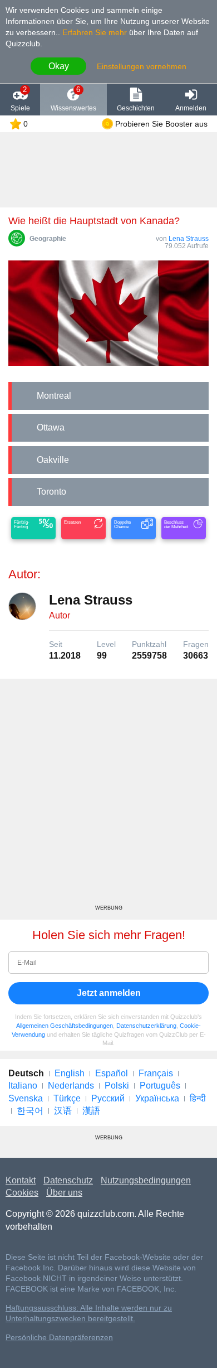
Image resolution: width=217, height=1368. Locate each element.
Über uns (64, 1192)
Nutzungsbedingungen (146, 1180)
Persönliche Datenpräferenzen (59, 1337)
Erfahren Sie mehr (94, 32)
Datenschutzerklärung (146, 1025)
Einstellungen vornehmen (141, 66)
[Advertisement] (108, 796)
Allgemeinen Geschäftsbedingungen (64, 1025)
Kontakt (21, 1180)
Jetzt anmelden (109, 993)
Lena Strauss (189, 239)
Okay (58, 66)
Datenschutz (68, 1180)
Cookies (22, 1192)
